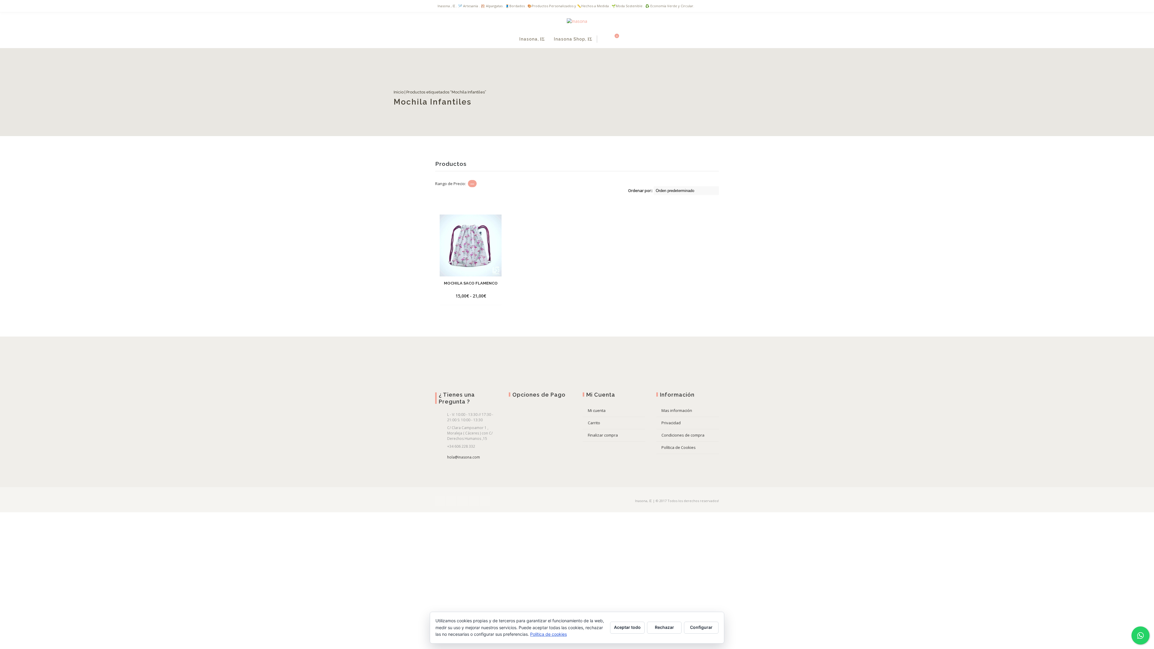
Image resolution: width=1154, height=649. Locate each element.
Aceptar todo (627, 627)
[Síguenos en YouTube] (462, 501)
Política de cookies (548, 634)
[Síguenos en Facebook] (440, 501)
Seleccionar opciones (470, 287)
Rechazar (664, 627)
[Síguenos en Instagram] (474, 501)
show (634, 39)
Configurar (701, 627)
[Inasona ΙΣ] (577, 21)
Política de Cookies (678, 447)
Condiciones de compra (682, 435)
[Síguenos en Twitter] (451, 501)
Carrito (594, 422)
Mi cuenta (597, 410)
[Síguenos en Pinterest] (485, 501)
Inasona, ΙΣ (532, 39)
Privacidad (671, 422)
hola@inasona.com (463, 457)
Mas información (676, 410)
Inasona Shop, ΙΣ (573, 39)
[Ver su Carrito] (613, 39)
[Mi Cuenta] (603, 39)
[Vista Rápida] (470, 295)
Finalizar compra (603, 435)
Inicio (440, 92)
